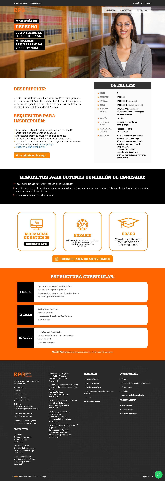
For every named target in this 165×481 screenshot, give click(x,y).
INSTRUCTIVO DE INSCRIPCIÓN (30, 147)
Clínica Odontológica (94, 387)
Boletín (124, 379)
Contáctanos (142, 10)
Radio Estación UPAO (94, 402)
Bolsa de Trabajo (92, 379)
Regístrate (139, 3)
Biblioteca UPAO (127, 406)
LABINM (125, 391)
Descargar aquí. (46, 144)
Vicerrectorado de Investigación (133, 395)
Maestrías (111, 10)
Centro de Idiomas (93, 383)
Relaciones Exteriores (129, 414)
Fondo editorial (127, 387)
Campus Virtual (127, 410)
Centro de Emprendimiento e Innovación (136, 383)
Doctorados (126, 10)
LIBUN (89, 398)
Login (149, 3)
